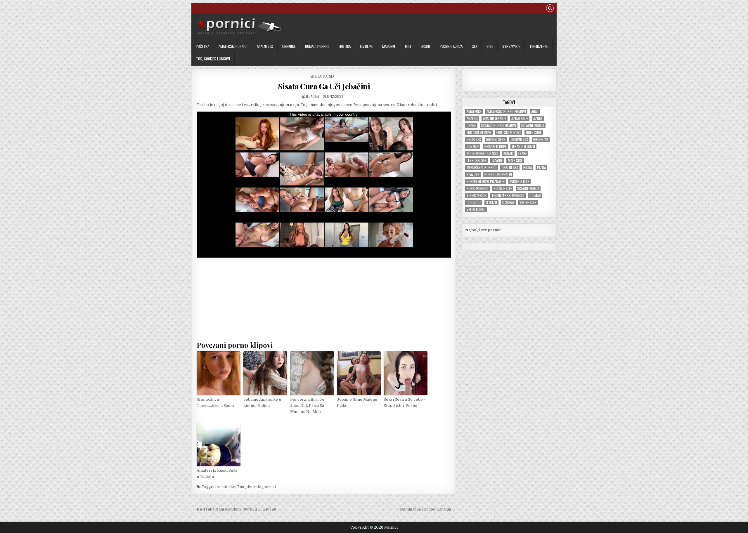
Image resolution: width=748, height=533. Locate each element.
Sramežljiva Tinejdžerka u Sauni (215, 402)
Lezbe (522, 153)
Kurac (508, 153)
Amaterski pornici (233, 46)
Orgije (425, 46)
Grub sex (474, 139)
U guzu (491, 202)
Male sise (515, 160)
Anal (534, 111)
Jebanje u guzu (523, 146)
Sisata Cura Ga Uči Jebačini (324, 86)
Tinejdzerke (538, 46)
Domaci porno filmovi (498, 125)
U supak (508, 202)
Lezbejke (366, 46)
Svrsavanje (511, 46)
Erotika (345, 46)
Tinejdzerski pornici (256, 487)
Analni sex (265, 46)
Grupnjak (540, 139)
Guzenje (473, 146)
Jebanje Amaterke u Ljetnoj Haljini (262, 402)
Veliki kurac (476, 209)
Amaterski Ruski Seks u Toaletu (217, 473)
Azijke (537, 118)
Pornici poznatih (498, 174)
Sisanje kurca (528, 188)
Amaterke (226, 487)
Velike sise (528, 202)
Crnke (471, 125)
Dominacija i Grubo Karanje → (428, 509)
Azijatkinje (519, 118)
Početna (202, 46)
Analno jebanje (494, 118)
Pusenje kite (519, 181)
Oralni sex (510, 167)
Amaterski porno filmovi (506, 111)
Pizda (541, 167)
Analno (472, 118)
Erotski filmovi (479, 132)
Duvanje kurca (532, 125)
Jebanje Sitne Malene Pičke (357, 402)
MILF (408, 46)
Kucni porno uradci (482, 153)
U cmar (535, 195)
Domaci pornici (317, 46)
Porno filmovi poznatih (486, 181)
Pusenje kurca (451, 46)
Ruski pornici (477, 188)
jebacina (312, 96)
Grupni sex (519, 139)
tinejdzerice (476, 195)
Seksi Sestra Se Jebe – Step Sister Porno (405, 402)
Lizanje (497, 160)
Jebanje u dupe (495, 146)
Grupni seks (495, 139)
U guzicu (474, 202)
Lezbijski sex (476, 160)
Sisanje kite (503, 188)
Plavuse (473, 174)
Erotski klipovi (508, 132)
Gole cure (533, 132)
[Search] (550, 8)
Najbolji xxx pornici (483, 230)
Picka (527, 167)
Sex (474, 46)
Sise (489, 46)
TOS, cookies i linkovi (213, 59)
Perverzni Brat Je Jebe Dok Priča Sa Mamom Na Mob (307, 405)
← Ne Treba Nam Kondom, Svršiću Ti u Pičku (234, 509)
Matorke (389, 46)
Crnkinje (289, 46)
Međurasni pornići (481, 167)
